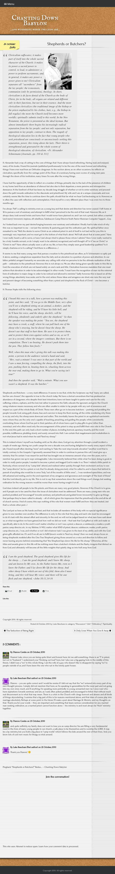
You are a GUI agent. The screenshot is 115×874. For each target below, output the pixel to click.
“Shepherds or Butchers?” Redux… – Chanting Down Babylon (39, 767)
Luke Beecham (19, 678)
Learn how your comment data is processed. (59, 846)
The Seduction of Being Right (20, 630)
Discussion (80, 624)
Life (88, 624)
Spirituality (107, 624)
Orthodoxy (96, 624)
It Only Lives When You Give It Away (91, 630)
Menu (10, 4)
